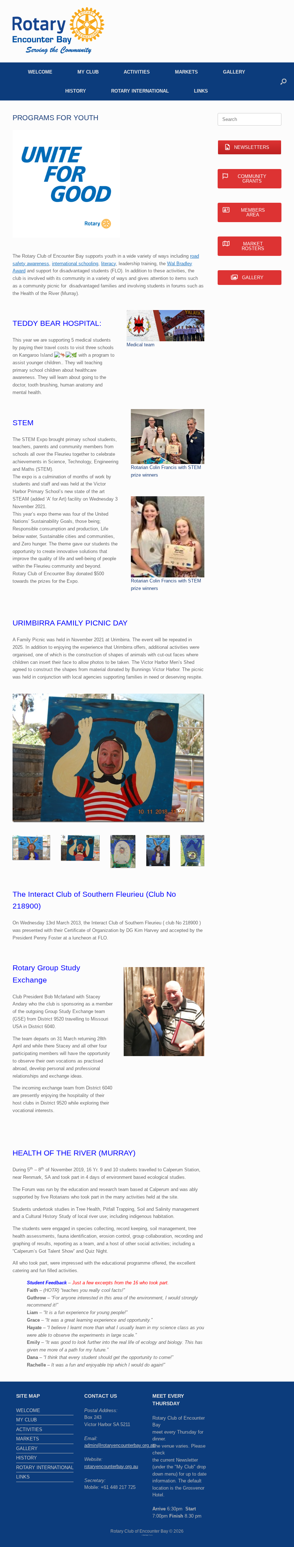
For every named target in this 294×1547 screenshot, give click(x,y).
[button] (283, 81)
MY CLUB (88, 72)
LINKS (201, 91)
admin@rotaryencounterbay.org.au (119, 1445)
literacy (108, 263)
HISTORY (75, 91)
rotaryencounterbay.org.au (111, 1466)
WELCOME (40, 72)
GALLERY (234, 72)
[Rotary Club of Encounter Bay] (58, 31)
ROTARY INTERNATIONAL (140, 91)
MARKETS (186, 72)
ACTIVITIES (137, 72)
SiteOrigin (145, 1535)
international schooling (75, 263)
